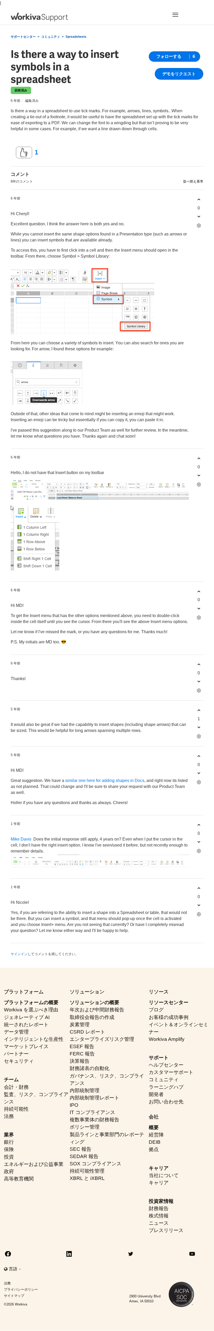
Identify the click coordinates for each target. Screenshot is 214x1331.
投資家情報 (161, 1201)
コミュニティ (50, 37)
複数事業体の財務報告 (94, 1119)
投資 (9, 1157)
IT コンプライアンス (92, 1112)
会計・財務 (16, 1087)
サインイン (19, 954)
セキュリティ (19, 1061)
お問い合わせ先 (166, 1101)
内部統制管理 (84, 1090)
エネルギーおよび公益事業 (33, 1164)
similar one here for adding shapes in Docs (104, 780)
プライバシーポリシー (21, 1289)
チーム (11, 1079)
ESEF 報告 (82, 1046)
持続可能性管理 (87, 1171)
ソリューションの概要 (94, 1002)
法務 (9, 1116)
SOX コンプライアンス (95, 1163)
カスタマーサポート (171, 1072)
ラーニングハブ (166, 1087)
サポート (159, 1057)
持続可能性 (16, 1109)
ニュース (159, 1223)
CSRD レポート (87, 1032)
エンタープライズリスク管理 (102, 1039)
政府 (9, 1171)
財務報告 (159, 1208)
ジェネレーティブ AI (27, 1017)
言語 (13, 1269)
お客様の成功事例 (168, 1017)
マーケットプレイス (26, 1046)
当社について (164, 1175)
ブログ (156, 1009)
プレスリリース (166, 1230)
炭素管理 (80, 1024)
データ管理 (16, 1032)
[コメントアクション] (198, 225)
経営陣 (156, 1134)
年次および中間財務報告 (97, 1009)
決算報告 (80, 1061)
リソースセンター (168, 1002)
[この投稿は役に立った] (24, 153)
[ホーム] (39, 17)
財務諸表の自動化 (89, 1068)
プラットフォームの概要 (31, 1002)
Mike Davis (21, 839)
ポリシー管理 (84, 1127)
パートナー (16, 1053)
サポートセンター (23, 37)
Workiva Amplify (167, 1039)
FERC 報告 (82, 1053)
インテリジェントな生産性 (33, 1039)
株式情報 (159, 1215)
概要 (154, 1127)
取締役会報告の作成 (92, 1017)
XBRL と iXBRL (87, 1178)
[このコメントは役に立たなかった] (198, 216)
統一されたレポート (26, 1024)
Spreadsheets (76, 37)
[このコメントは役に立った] (198, 199)
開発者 (156, 1094)
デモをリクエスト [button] (179, 74)
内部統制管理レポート (94, 1097)
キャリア (159, 1168)
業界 (9, 1134)
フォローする (168, 56)
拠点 (154, 1149)
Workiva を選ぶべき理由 (31, 1009)
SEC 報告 (80, 1149)
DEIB (154, 1142)
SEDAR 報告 (84, 1156)
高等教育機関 (19, 1178)
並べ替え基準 (193, 181)
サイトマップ (14, 1296)
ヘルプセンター (166, 1065)
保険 (9, 1149)
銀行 (9, 1142)
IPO (74, 1105)
